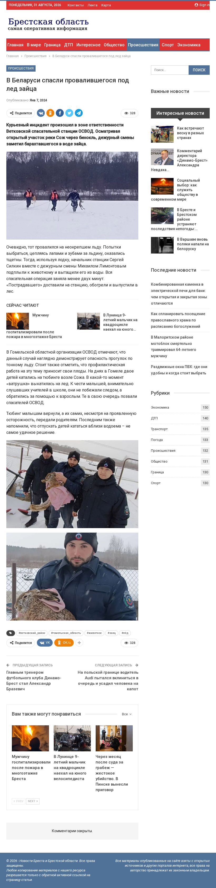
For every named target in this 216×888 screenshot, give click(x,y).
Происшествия (143, 44)
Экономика (188, 44)
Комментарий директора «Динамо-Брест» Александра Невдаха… (179, 160)
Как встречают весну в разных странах (190, 133)
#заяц (112, 633)
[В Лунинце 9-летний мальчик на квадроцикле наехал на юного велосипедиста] (88, 321)
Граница (52, 44)
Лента (92, 5)
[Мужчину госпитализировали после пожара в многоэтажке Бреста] (17, 321)
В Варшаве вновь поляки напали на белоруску (193, 244)
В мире (34, 44)
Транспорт (159, 429)
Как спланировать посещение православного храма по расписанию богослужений (178, 320)
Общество (114, 44)
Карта (106, 5)
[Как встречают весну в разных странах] (162, 134)
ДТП (68, 44)
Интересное (88, 44)
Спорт (168, 44)
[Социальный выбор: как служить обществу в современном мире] (162, 186)
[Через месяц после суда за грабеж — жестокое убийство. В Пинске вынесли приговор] (114, 738)
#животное (94, 633)
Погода (157, 440)
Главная (15, 44)
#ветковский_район (32, 633)
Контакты (76, 5)
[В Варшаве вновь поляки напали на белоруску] (162, 245)
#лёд (125, 633)
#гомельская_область (66, 633)
